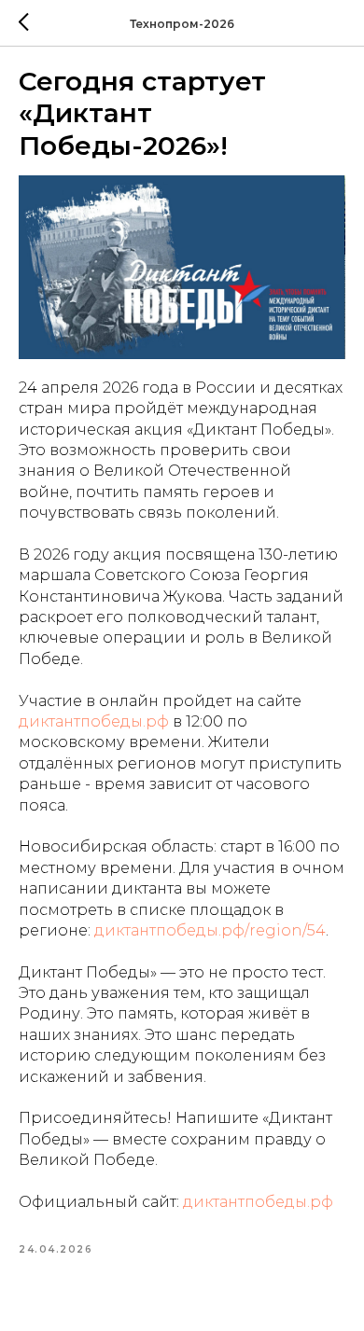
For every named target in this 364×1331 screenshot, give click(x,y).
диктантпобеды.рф (94, 721)
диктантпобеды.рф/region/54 (210, 930)
